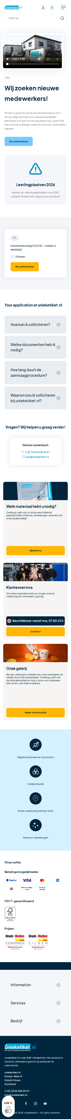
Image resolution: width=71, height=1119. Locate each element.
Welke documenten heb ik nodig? (33, 347)
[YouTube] (45, 1104)
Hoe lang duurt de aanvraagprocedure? (29, 372)
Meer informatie (35, 712)
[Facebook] (26, 1104)
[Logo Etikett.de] (35, 1047)
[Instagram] (35, 1104)
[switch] (8, 1111)
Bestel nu (35, 550)
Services (18, 1003)
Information (21, 984)
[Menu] (63, 7)
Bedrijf (17, 1021)
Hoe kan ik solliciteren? (30, 324)
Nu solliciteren (18, 141)
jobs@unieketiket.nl (37, 457)
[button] (35, 18)
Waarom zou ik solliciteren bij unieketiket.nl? (33, 398)
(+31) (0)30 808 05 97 (37, 452)
